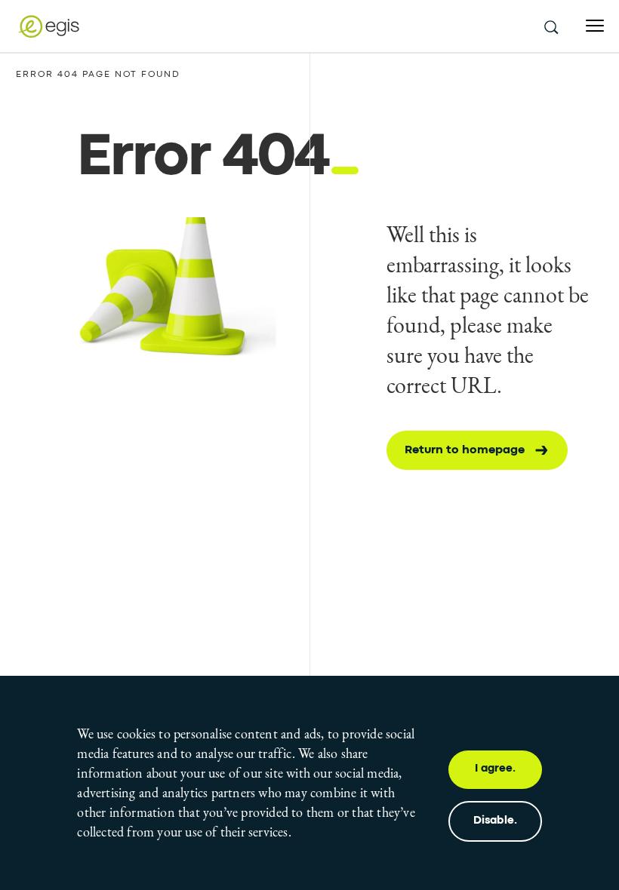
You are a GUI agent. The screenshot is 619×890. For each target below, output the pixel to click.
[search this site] (550, 26)
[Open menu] (595, 26)
